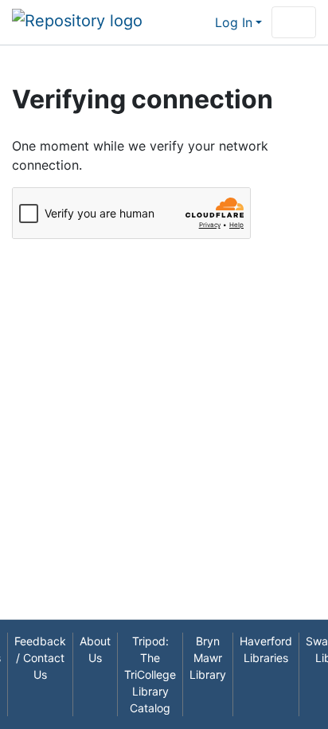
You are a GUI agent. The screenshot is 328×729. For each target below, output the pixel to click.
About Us (95, 649)
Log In (233, 22)
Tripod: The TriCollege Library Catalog (150, 674)
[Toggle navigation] (293, 22)
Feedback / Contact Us (40, 657)
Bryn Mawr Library (207, 657)
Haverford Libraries (266, 649)
